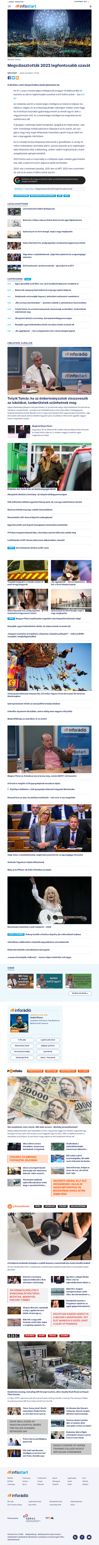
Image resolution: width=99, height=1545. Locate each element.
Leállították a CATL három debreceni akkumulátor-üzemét (36, 540)
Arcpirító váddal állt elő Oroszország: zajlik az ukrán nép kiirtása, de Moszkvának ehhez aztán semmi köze (69, 1187)
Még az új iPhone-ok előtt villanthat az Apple (29, 870)
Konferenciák (68, 1071)
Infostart (12, 73)
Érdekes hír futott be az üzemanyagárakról (31, 489)
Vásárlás (50, 1206)
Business (29, 1336)
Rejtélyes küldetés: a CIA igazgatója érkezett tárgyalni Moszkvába (42, 789)
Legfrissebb (71, 1478)
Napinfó (56, 1484)
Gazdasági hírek (55, 1505)
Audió (69, 1481)
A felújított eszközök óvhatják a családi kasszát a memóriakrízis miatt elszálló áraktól (48, 1263)
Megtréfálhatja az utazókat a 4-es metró (27, 719)
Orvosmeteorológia (14, 1505)
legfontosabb (21, 196)
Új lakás (83, 1071)
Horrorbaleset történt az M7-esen (32, 548)
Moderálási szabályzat (38, 1537)
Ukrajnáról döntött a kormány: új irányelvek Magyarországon (37, 495)
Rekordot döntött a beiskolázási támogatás (28, 950)
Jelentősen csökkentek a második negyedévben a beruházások (38, 942)
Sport (42, 1336)
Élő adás (23, 1040)
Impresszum (55, 1534)
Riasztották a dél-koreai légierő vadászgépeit (29, 518)
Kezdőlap (18, 189)
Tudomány (29, 189)
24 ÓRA (27, 279)
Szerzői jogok (53, 1537)
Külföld (10, 1481)
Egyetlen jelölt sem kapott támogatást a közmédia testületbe (37, 525)
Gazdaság (11, 1484)
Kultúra (25, 1481)
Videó (69, 1484)
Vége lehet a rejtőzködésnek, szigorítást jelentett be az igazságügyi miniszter (45, 855)
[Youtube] (89, 1537)
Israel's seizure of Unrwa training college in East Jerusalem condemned (69, 1448)
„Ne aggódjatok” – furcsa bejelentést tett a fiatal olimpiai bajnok (68, 583)
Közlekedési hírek (56, 1502)
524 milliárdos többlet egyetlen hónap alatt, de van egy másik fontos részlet (44, 502)
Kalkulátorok (78, 1206)
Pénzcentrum (35, 1071)
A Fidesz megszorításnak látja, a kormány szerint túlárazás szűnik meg (41, 533)
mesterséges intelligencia (43, 196)
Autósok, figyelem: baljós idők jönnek (25, 862)
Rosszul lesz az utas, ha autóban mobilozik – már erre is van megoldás (41, 798)
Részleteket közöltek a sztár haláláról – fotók (29, 927)
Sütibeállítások (13, 1540)
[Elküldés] (17, 78)
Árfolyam (51, 1071)
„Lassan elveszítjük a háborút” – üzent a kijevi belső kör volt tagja (39, 957)
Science (64, 1336)
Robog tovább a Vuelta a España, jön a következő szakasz (53, 935)
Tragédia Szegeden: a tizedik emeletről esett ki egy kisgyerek (25, 583)
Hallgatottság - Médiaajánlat (37, 1534)
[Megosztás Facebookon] (9, 78)
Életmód (40, 1484)
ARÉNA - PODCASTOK (16, 2)
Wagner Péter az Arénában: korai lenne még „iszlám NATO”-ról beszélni (42, 776)
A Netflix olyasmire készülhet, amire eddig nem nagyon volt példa (39, 711)
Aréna (73, 1505)
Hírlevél (85, 1481)
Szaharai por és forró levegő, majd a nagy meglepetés (67, 612)
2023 (67, 196)
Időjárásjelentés (76, 1502)
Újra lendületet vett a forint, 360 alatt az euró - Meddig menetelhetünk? (42, 1127)
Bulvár (55, 1478)
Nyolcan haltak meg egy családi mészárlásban (29, 510)
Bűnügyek (56, 1481)
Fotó (84, 1478)
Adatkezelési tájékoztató (17, 1537)
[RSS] (75, 1537)
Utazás (62, 1206)
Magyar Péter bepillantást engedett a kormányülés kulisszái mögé (48, 619)
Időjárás (85, 1484)
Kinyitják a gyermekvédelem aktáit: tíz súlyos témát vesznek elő (39, 626)
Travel (52, 1336)
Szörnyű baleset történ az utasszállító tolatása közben (33, 704)
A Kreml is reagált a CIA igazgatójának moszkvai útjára (33, 784)
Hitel (38, 1206)
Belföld (10, 1478)
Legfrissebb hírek (34, 1502)
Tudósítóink (41, 1478)
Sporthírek (32, 1505)
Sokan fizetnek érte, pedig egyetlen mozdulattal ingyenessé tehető (23, 612)
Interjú (39, 1481)
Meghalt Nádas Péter (42, 426)
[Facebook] (82, 1537)
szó (59, 196)
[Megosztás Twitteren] (13, 78)
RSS (61, 1537)
